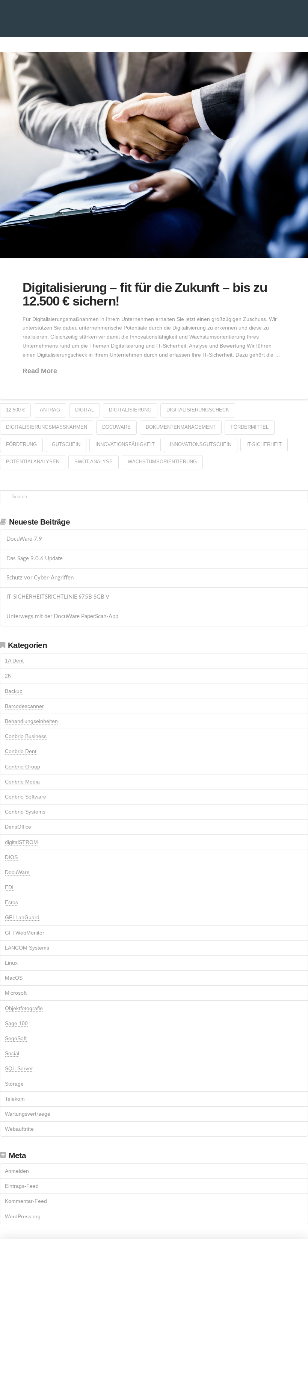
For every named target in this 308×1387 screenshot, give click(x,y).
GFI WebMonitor (24, 933)
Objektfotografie (24, 1008)
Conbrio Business (26, 736)
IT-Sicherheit (264, 444)
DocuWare (116, 427)
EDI (9, 887)
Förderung (21, 444)
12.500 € (15, 410)
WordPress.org (23, 1216)
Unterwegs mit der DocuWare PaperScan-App (62, 616)
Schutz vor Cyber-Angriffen (40, 578)
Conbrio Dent (20, 751)
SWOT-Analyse (93, 461)
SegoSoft (16, 1038)
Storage (14, 1084)
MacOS (14, 978)
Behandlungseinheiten (31, 721)
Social (12, 1053)
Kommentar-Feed (26, 1201)
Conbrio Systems (25, 812)
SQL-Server (19, 1068)
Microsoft (16, 993)
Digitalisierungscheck (197, 410)
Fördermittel (250, 427)
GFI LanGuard (22, 917)
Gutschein (66, 444)
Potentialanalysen (32, 461)
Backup (14, 691)
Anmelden (17, 1171)
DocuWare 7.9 (24, 539)
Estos (11, 902)
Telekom (15, 1099)
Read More (40, 371)
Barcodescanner (24, 706)
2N (8, 676)
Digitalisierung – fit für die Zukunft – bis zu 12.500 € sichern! (145, 294)
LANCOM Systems (27, 948)
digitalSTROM (21, 842)
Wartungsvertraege (27, 1114)
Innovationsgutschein (200, 444)
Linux (11, 963)
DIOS (11, 857)
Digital (84, 410)
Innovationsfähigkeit (125, 444)
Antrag (50, 410)
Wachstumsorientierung (162, 461)
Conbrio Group (22, 767)
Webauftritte (19, 1129)
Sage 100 (16, 1023)
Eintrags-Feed (22, 1186)
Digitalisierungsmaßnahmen (46, 427)
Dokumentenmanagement (181, 427)
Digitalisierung (130, 410)
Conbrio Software (25, 797)
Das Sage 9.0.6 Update (34, 558)
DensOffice (18, 827)
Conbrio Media (22, 782)
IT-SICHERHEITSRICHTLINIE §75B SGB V (57, 597)
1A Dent (14, 661)
